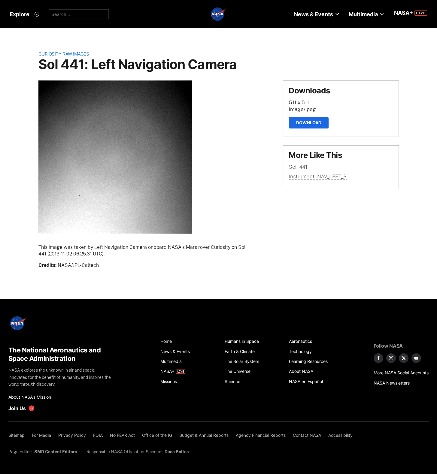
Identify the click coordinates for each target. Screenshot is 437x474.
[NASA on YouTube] (416, 358)
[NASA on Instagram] (391, 358)
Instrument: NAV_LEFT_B (318, 177)
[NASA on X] (403, 358)
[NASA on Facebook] (378, 358)
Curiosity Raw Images (63, 54)
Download (308, 122)
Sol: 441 (298, 167)
